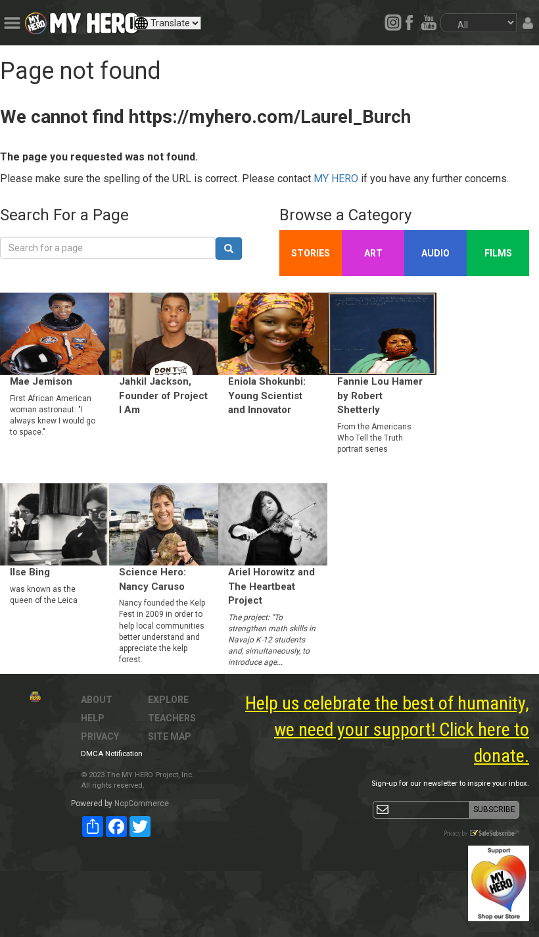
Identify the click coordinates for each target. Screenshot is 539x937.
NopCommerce (141, 803)
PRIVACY (100, 736)
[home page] (94, 19)
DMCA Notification (112, 754)
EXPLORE (168, 699)
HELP (93, 718)
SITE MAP (169, 736)
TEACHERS (172, 718)
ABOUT (96, 699)
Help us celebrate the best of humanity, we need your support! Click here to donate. (387, 729)
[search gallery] (229, 248)
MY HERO (336, 178)
